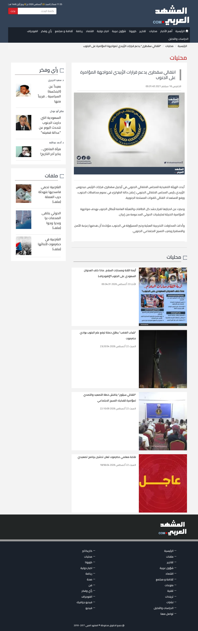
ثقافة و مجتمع (64, 31)
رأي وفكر (46, 31)
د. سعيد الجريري (56, 80)
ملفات (51, 175)
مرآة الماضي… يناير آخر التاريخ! (50, 151)
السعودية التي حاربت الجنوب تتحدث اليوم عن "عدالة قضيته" (50, 125)
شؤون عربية (119, 31)
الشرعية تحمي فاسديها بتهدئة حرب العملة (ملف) (49, 194)
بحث (13, 11)
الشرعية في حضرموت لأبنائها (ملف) (49, 244)
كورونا (132, 31)
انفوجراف (32, 31)
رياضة (79, 31)
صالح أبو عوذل (57, 111)
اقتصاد (90, 31)
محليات (153, 31)
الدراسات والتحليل (178, 38)
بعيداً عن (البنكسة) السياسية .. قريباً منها (49, 93)
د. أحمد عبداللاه (56, 142)
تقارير (142, 31)
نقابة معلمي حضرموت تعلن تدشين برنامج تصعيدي (107, 456)
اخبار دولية (103, 31)
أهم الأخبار (166, 31)
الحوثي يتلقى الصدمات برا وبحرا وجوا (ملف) (51, 220)
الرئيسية (180, 31)
